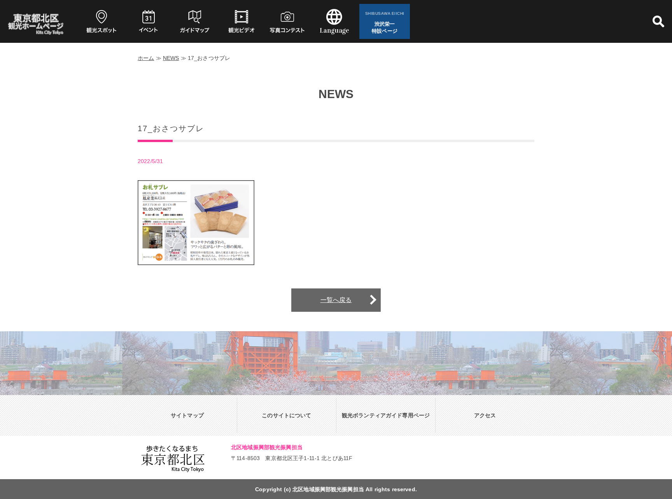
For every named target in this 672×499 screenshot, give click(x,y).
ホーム (146, 58)
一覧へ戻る (336, 300)
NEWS (171, 58)
